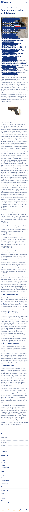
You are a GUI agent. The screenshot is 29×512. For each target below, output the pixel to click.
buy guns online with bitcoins (10, 51)
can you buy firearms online (9, 54)
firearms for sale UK (8, 63)
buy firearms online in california (11, 38)
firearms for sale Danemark (10, 60)
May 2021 (3, 445)
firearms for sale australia (9, 58)
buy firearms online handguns (10, 37)
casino (2, 458)
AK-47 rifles (7, 397)
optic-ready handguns (16, 303)
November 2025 (5, 442)
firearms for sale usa (20, 63)
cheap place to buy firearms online (11, 56)
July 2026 (3, 440)
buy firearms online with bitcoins (11, 49)
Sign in (14, 510)
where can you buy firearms (9, 70)
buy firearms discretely (8, 26)
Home (2, 7)
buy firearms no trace (8, 28)
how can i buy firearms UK (9, 67)
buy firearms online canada (9, 33)
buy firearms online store (9, 45)
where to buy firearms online (10, 74)
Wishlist (20, 509)
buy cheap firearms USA (8, 21)
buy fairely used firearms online (10, 22)
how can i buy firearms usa (9, 68)
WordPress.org (4, 483)
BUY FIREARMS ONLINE (20, 28)
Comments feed (5, 480)
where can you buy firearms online (11, 72)
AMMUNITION (4, 455)
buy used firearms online (9, 52)
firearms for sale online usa (10, 61)
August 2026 (4, 437)
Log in (2, 475)
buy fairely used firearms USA (10, 24)
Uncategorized (5, 467)
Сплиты (3, 460)
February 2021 (4, 448)
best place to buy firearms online (11, 19)
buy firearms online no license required (12, 40)
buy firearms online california (10, 31)
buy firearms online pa (8, 42)
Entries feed (4, 478)
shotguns (3, 303)
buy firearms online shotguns (10, 44)
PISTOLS (3, 465)
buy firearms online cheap (9, 35)
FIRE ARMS (3, 463)
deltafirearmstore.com (8, 365)
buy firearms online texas (9, 47)
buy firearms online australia (10, 29)
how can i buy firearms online (10, 65)
